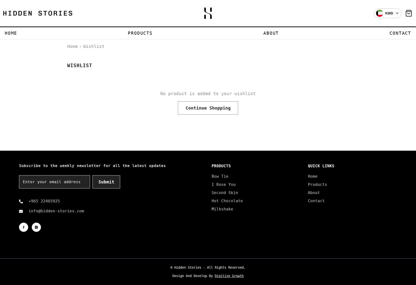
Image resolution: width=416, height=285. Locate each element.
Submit (106, 181)
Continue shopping (208, 107)
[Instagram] (36, 227)
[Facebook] (23, 227)
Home (72, 46)
